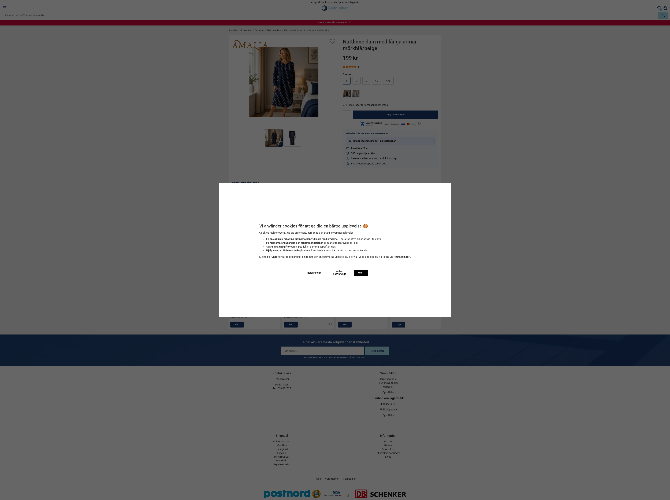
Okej (360, 272)
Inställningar (314, 272)
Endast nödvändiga (339, 272)
